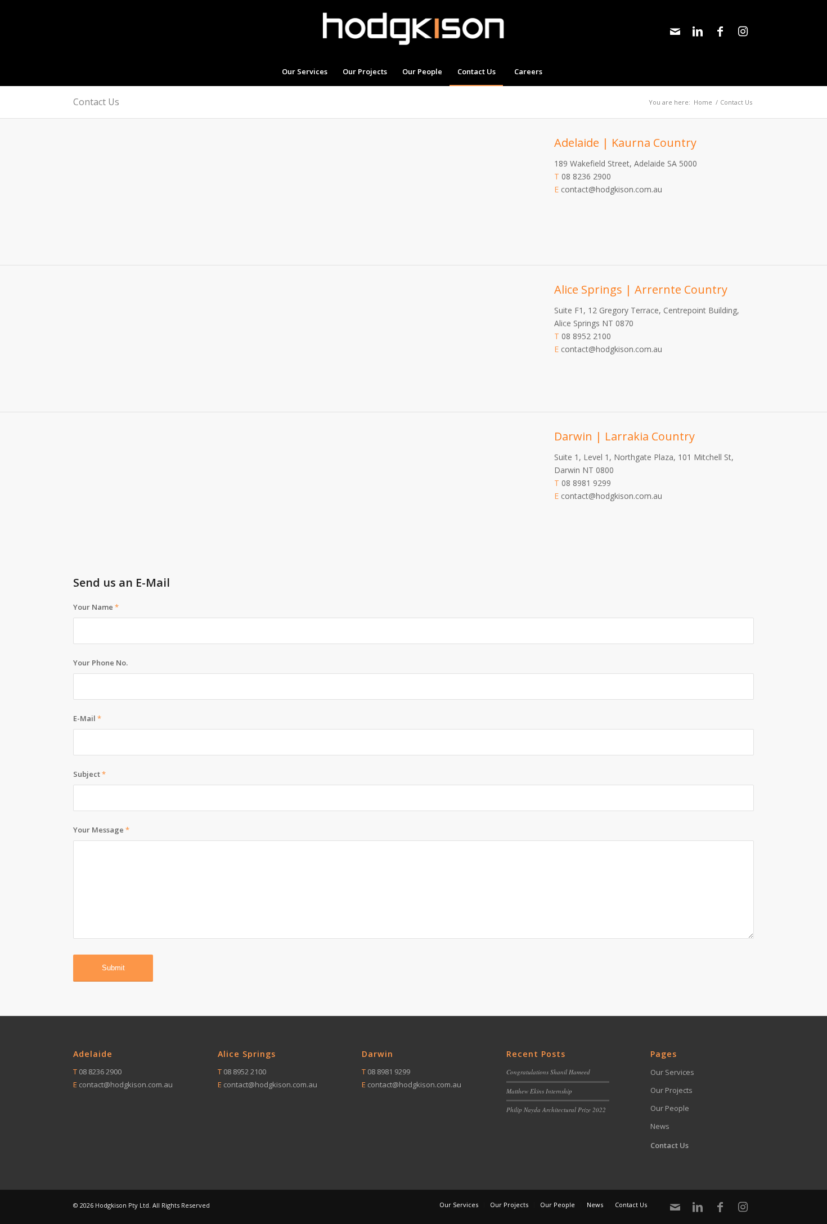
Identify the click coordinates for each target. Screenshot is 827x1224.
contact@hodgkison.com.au (611, 189)
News (659, 1126)
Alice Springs (247, 1053)
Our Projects (671, 1090)
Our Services (672, 1072)
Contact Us (96, 102)
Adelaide (93, 1053)
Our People (669, 1108)
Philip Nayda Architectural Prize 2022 (556, 1109)
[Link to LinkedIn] (697, 31)
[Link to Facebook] (720, 31)
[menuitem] (304, 71)
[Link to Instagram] (742, 31)
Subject (89, 774)
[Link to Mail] (675, 31)
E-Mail (87, 718)
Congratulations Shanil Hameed (548, 1072)
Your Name (96, 607)
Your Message (101, 830)
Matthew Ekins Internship (539, 1091)
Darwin (377, 1053)
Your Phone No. (100, 663)
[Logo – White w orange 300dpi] (413, 29)
